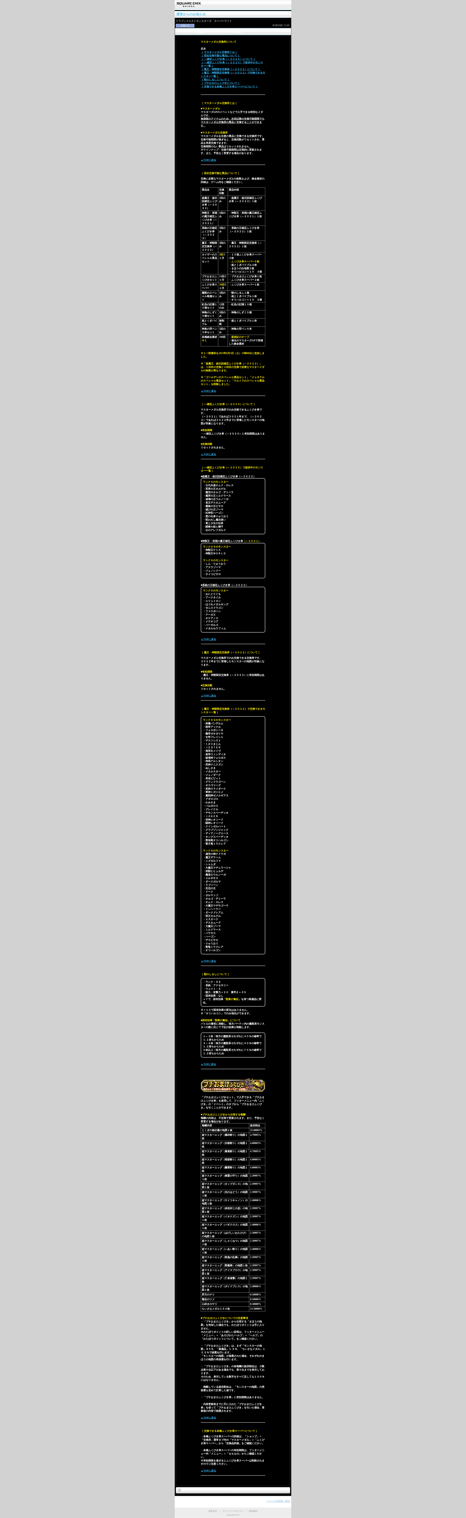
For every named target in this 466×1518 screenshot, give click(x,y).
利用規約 (253, 1511)
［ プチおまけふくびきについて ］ (220, 83)
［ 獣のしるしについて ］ (215, 79)
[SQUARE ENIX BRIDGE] (189, 5)
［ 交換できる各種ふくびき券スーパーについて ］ (229, 86)
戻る (233, 1490)
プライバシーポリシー (233, 1511)
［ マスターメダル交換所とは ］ (219, 52)
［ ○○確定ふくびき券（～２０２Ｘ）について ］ (228, 59)
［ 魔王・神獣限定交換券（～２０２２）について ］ (231, 69)
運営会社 (212, 1511)
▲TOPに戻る (208, 160)
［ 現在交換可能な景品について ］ (220, 55)
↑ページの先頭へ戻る (278, 1501)
